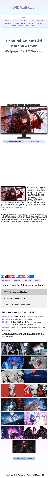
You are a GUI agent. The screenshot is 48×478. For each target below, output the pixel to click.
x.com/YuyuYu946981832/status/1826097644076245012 (17, 207)
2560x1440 (5, 322)
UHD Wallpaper (24, 7)
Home (7, 21)
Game (13, 21)
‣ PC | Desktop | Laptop (15, 292)
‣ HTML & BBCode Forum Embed (16, 305)
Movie (26, 21)
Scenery (21, 26)
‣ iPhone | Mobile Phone (14, 298)
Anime (20, 21)
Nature (14, 26)
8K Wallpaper (20, 475)
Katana (37, 105)
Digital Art (32, 23)
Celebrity (16, 23)
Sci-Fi (28, 26)
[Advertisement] (24, 164)
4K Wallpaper (12, 105)
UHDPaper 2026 (38, 475)
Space (34, 26)
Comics (23, 23)
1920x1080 (5, 327)
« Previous (18, 458)
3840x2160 (5, 317)
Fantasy (40, 23)
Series (33, 21)
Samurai (21, 105)
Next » (30, 458)
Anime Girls (29, 105)
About (29, 475)
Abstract (40, 21)
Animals (8, 23)
